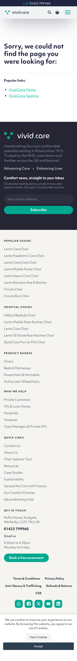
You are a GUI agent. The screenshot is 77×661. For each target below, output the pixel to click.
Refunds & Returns (59, 586)
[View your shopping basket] (57, 12)
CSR (38, 593)
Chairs (8, 361)
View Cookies (38, 637)
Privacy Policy (54, 579)
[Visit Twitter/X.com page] (38, 604)
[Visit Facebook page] (29, 604)
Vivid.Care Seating (23, 95)
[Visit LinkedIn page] (58, 604)
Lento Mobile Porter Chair (22, 269)
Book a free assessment (26, 558)
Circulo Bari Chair (16, 296)
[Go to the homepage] (17, 12)
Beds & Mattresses (17, 368)
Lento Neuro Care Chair (21, 276)
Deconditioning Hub (19, 499)
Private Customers (17, 399)
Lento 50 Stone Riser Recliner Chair (29, 335)
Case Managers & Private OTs (25, 426)
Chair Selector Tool (18, 459)
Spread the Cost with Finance (25, 486)
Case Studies (13, 472)
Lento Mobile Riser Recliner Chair (28, 322)
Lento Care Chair (16, 249)
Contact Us (12, 446)
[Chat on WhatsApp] (19, 604)
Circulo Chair (13, 289)
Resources (11, 466)
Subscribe (38, 210)
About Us (11, 452)
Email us (10, 536)
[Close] (38, 655)
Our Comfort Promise (19, 492)
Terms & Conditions (26, 579)
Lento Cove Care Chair (20, 262)
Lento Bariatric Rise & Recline (25, 282)
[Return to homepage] (26, 135)
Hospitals (11, 413)
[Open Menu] (67, 12)
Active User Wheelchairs (21, 381)
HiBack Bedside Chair (20, 315)
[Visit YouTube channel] (48, 604)
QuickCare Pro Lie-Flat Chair (24, 342)
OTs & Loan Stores (17, 406)
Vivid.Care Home (22, 89)
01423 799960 (16, 529)
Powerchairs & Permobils (21, 375)
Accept (38, 646)
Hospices (10, 420)
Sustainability (14, 479)
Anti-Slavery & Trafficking (23, 586)
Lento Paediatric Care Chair (24, 256)
